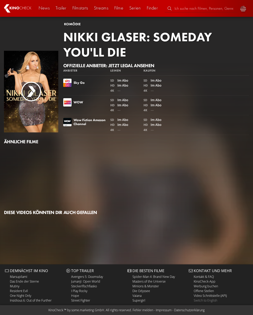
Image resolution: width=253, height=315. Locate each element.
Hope (75, 296)
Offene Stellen (204, 291)
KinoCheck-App (204, 281)
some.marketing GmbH (87, 310)
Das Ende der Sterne (24, 281)
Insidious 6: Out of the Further (31, 300)
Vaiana (137, 296)
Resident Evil (19, 291)
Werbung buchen (206, 286)
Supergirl (138, 300)
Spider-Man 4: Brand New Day (153, 277)
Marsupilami (18, 277)
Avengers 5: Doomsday (87, 277)
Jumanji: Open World (85, 281)
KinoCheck (55, 310)
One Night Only (20, 296)
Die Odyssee (141, 291)
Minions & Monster (145, 286)
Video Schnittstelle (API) (210, 296)
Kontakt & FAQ (204, 277)
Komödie (72, 24)
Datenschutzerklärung (189, 310)
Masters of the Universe (149, 281)
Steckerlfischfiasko (84, 286)
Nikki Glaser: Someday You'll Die (137, 44)
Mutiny (14, 286)
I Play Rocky (79, 291)
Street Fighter (80, 300)
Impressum (164, 310)
